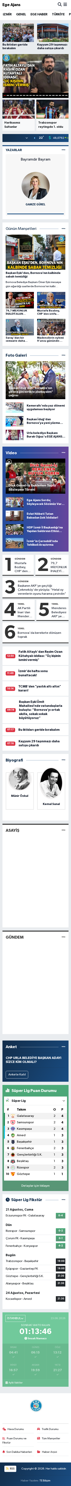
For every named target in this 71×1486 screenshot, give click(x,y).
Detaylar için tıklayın (35, 1185)
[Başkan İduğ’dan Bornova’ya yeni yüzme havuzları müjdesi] (14, 421)
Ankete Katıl (17, 1074)
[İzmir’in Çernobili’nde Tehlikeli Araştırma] (14, 543)
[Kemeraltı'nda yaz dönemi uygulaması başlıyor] (14, 407)
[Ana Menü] (65, 4)
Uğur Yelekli (35, 204)
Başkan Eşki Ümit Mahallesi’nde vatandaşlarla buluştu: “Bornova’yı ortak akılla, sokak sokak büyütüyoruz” (40, 710)
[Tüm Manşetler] (63, 228)
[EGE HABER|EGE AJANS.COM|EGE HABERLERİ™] (35, 1405)
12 (40, 95)
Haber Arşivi (49, 1452)
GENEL (21, 14)
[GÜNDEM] (63, 937)
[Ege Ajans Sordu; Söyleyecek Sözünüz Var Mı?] (14, 502)
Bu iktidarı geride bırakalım (39, 729)
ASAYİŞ (12, 830)
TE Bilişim (44, 1480)
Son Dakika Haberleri (19, 1452)
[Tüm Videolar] (63, 453)
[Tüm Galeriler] (63, 355)
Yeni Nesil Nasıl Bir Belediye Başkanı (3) (35, 162)
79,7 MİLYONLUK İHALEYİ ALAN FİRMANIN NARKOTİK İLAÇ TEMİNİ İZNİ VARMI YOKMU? (59, 567)
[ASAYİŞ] (63, 830)
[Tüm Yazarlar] (63, 150)
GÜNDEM (20, 559)
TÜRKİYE (58, 14)
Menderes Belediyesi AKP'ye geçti (58, 612)
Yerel (21, 604)
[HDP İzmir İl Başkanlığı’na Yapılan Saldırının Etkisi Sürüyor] (14, 529)
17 (56, 95)
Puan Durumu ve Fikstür (14, 1440)
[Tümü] (63, 760)
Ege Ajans (11, 5)
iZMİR (7, 14)
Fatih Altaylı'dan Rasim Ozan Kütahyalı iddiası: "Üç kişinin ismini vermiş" (40, 655)
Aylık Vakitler (16, 1382)
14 (47, 95)
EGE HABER (39, 14)
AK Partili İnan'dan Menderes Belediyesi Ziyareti (25, 612)
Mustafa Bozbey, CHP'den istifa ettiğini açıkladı (21, 567)
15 (50, 95)
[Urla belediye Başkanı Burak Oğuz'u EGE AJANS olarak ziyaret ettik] (14, 434)
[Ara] (60, 4)
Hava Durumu (16, 1429)
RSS (12, 1468)
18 (60, 95)
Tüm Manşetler (51, 1438)
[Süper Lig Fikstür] (63, 1199)
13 (43, 95)
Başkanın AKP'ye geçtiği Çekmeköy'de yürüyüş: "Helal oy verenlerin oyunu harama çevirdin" (42, 590)
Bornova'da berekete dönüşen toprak (39, 635)
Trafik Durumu (50, 1429)
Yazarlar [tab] (14, 150)
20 (66, 95)
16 (53, 95)
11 (37, 95)
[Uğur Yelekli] (35, 186)
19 (63, 95)
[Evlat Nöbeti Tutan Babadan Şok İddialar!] (14, 515)
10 (34, 95)
